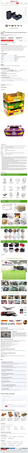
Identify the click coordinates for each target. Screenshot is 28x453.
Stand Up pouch (2, 427)
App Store (2, 448)
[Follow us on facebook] (22, 448)
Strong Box (21, 441)
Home (1, 5)
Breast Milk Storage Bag (20, 350)
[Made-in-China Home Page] (14, 1)
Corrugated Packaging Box (11, 445)
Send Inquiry (7, 40)
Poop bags (22, 427)
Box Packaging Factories (16, 441)
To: (4, 398)
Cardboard (10, 436)
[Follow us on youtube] (25, 448)
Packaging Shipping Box (4, 443)
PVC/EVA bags (15, 427)
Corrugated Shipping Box (21, 436)
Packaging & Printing (5, 5)
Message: (4, 400)
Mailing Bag (10, 350)
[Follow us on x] (23, 448)
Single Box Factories (9, 441)
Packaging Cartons (17, 5)
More (1, 446)
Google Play (7, 448)
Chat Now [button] (21, 40)
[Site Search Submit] (17, 3)
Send (6, 406)
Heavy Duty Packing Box (11, 438)
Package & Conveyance (11, 5)
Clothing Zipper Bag (14, 350)
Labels (14, 426)
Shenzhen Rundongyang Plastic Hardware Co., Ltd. (8, 34)
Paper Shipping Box (20, 443)
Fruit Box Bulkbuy (18, 445)
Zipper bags (8, 427)
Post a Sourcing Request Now (21, 406)
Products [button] (7, 3)
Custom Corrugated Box (4, 445)
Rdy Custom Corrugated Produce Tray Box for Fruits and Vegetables (24, 419)
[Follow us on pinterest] (26, 448)
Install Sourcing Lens (4, 449)
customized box (9, 426)
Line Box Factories (3, 441)
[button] (1, 1)
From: (4, 396)
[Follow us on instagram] (24, 448)
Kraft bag (22, 426)
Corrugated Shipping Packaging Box (12, 443)
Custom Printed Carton (4, 438)
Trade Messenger (12, 448)
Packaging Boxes (15, 436)
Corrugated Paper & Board (4, 436)
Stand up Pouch (7, 350)
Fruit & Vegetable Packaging (4, 426)
